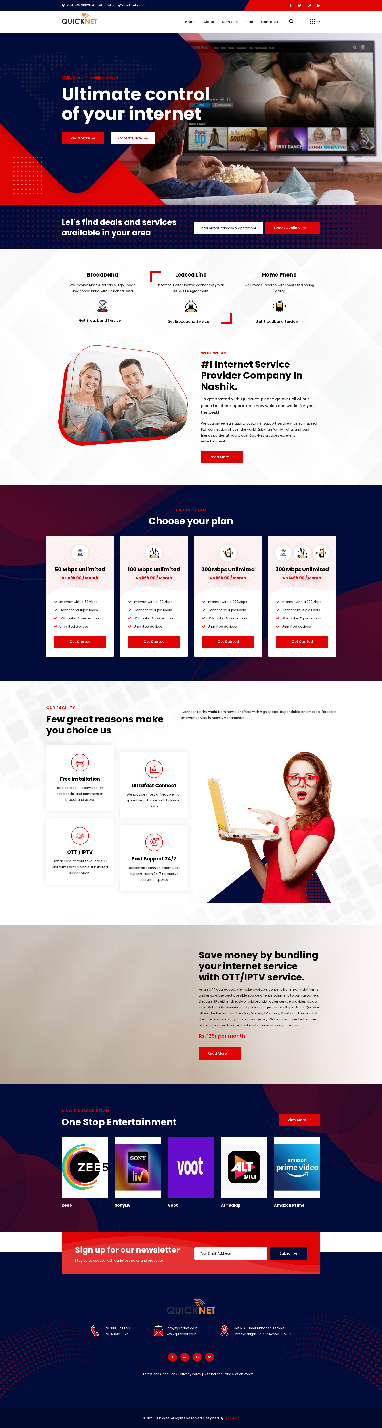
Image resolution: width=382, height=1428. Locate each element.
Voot (173, 1205)
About (208, 21)
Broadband (102, 274)
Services (230, 21)
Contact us (271, 21)
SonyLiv (122, 1205)
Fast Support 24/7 (154, 858)
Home (190, 21)
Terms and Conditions (160, 1374)
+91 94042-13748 (117, 1334)
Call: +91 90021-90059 (84, 5)
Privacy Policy (190, 1374)
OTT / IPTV (80, 852)
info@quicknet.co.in (182, 1328)
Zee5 (67, 1205)
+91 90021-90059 (117, 1328)
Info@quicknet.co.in (129, 5)
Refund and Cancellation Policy (228, 1374)
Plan (249, 21)
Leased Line (191, 274)
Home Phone (279, 274)
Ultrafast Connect (154, 785)
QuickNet (231, 1418)
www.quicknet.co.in (181, 1334)
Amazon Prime (289, 1205)
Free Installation (80, 779)
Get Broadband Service (100, 320)
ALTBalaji (230, 1205)
